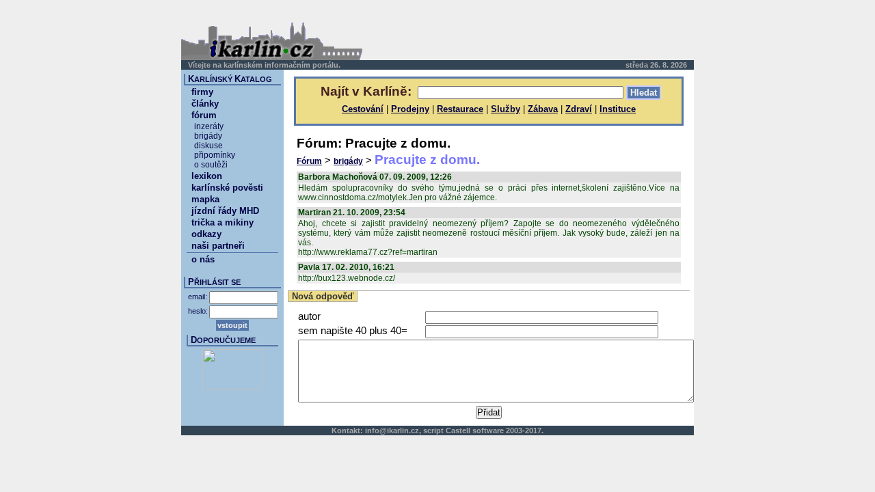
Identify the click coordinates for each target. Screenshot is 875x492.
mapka (205, 199)
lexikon (206, 176)
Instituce (618, 109)
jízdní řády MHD (225, 211)
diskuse (208, 145)
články (205, 103)
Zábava (543, 109)
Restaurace (460, 109)
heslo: (198, 311)
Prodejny (410, 109)
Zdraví (578, 109)
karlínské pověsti (227, 187)
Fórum (309, 161)
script (433, 430)
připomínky (214, 155)
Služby (505, 109)
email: (197, 296)
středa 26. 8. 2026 (656, 65)
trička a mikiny (222, 222)
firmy (202, 92)
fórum (204, 115)
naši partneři (218, 246)
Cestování (362, 109)
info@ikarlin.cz (392, 430)
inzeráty (209, 126)
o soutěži (211, 164)
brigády (348, 161)
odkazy (206, 234)
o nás (203, 259)
